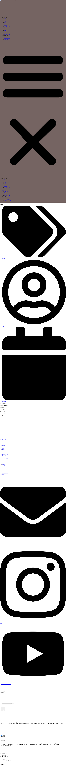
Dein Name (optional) (3, 756)
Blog (2, 23)
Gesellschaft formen (7, 27)
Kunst (3, 190)
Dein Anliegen (2, 759)
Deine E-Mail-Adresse (3, 757)
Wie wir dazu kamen (7, 38)
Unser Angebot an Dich (7, 39)
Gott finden (5, 25)
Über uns (5, 18)
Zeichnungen (6, 30)
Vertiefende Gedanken (7, 40)
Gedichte (5, 31)
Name (1, 692)
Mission (5, 22)
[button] (33, 109)
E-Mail (1, 693)
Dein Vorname (2, 755)
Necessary (3, 735)
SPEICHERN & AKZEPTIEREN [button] (6, 745)
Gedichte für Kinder (7, 34)
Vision (5, 21)
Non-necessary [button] (3, 740)
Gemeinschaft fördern (7, 26)
